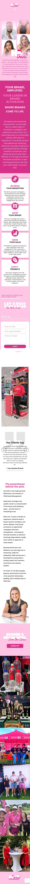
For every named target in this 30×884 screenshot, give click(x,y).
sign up (15, 639)
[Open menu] (15, 9)
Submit (15, 346)
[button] (3, 396)
